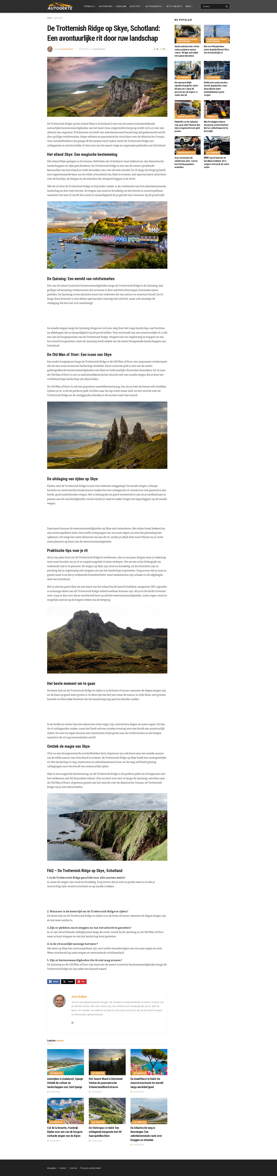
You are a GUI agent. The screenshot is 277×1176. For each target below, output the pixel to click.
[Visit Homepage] (60, 6)
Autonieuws (106, 6)
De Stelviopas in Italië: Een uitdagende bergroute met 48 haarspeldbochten (105, 1131)
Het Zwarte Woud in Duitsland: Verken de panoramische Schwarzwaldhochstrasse (106, 1082)
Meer (188, 6)
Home (49, 18)
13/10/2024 (84, 49)
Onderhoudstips (186, 117)
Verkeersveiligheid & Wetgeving (187, 40)
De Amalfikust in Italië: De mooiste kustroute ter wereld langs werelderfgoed (146, 1082)
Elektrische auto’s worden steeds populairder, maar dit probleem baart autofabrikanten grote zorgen (216, 88)
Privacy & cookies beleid (90, 1168)
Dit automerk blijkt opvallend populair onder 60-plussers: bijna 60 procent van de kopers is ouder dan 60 (186, 88)
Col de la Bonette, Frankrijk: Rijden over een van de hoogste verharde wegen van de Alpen (64, 1131)
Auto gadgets (174, 6)
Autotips (135, 6)
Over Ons (73, 1168)
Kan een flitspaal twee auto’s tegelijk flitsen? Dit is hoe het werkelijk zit (216, 49)
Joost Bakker (66, 49)
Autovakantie (153, 6)
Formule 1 (90, 6)
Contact (62, 1168)
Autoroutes (58, 18)
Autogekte (51, 1168)
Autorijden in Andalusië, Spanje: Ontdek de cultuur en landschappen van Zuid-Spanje (65, 1082)
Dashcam (121, 6)
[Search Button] (227, 6)
